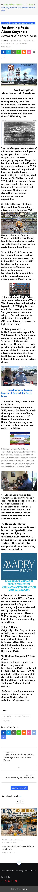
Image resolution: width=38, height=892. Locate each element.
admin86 (6, 41)
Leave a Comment (19, 788)
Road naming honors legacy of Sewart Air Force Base (16, 393)
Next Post (28, 775)
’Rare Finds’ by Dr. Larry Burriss (20, 778)
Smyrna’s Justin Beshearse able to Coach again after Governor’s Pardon (19, 757)
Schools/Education (9, 843)
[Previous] (18, 802)
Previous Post (11, 752)
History (5, 840)
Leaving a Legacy (15, 840)
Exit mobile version (19, 889)
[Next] (22, 802)
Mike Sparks (7, 716)
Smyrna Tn (6, 721)
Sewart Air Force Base (22, 716)
